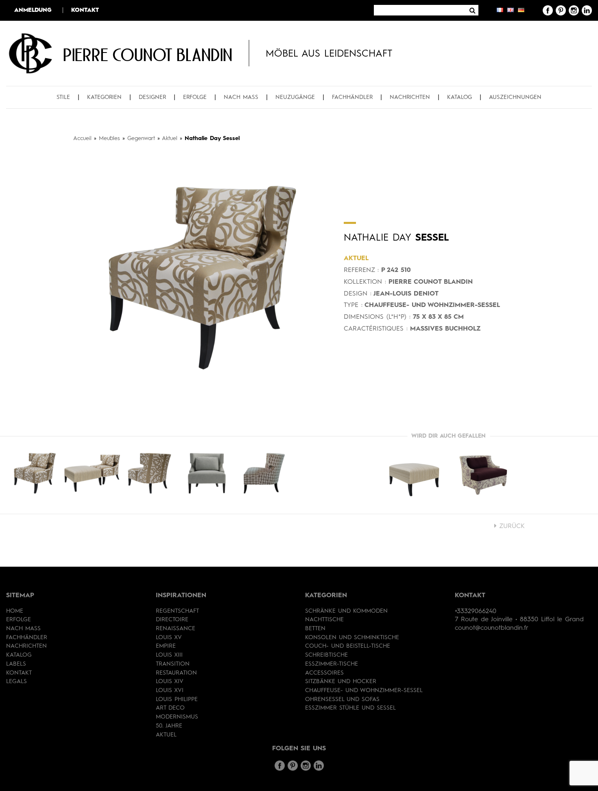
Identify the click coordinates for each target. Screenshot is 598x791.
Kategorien (104, 97)
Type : (353, 305)
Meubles (109, 138)
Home (14, 611)
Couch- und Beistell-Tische (347, 646)
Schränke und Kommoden (346, 611)
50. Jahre (169, 726)
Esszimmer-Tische (331, 664)
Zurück (511, 526)
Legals (16, 681)
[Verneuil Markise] (483, 475)
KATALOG (459, 97)
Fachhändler (352, 97)
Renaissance (175, 628)
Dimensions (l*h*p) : (377, 317)
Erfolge (195, 97)
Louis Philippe (177, 699)
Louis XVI (169, 690)
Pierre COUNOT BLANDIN (147, 54)
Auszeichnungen (515, 97)
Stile (63, 97)
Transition (173, 664)
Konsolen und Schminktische (352, 637)
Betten (315, 628)
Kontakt (85, 10)
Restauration (176, 673)
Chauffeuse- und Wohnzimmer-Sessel (364, 690)
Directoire (172, 619)
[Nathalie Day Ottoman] (414, 475)
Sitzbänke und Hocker (340, 681)
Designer (152, 97)
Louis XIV (169, 681)
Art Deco (170, 708)
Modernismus (177, 717)
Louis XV (169, 637)
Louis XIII (169, 655)
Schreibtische (326, 655)
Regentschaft (177, 611)
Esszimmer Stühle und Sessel (350, 708)
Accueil (82, 138)
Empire (166, 646)
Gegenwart (141, 138)
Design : (357, 294)
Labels (16, 664)
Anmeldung (33, 10)
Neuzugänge (295, 97)
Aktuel (169, 138)
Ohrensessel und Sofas (342, 699)
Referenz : (361, 270)
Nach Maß (241, 97)
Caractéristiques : (376, 329)
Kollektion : (365, 282)
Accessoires (324, 673)
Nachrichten (410, 97)
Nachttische (324, 619)
